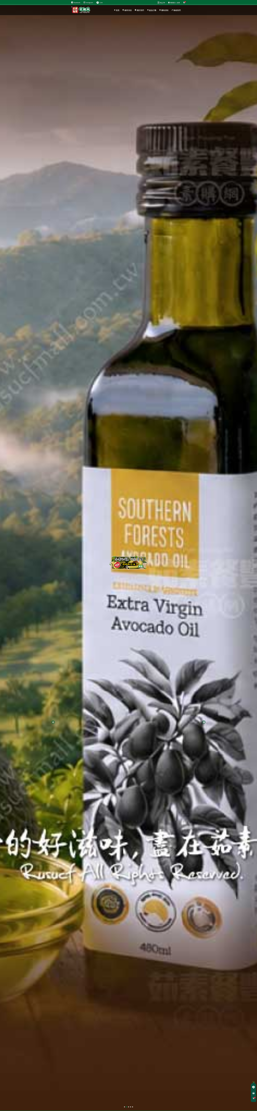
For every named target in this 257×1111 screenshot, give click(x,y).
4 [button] (131, 1107)
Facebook (77, 3)
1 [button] (124, 1107)
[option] (128, 555)
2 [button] (126, 1107)
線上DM (162, 3)
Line (101, 3)
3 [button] (128, 1107)
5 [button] (133, 1107)
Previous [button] (53, 722)
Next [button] (204, 722)
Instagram (89, 3)
